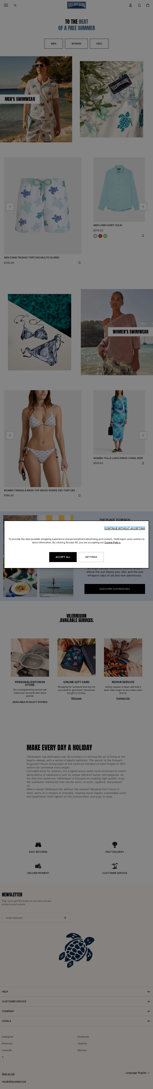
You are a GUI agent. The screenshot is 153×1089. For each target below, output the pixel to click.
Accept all (63, 556)
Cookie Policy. (112, 542)
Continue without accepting (125, 528)
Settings (91, 556)
